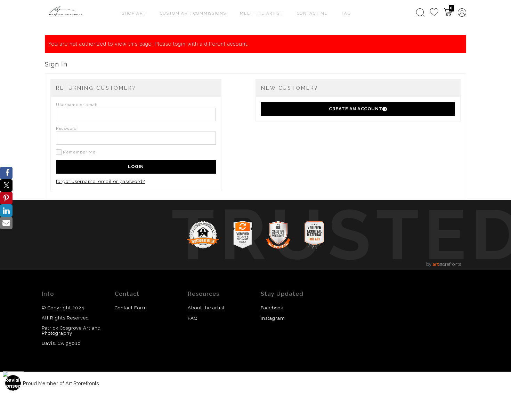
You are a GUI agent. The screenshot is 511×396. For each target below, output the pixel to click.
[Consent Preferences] (13, 383)
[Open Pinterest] (6, 198)
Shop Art (134, 13)
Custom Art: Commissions (193, 13)
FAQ (346, 13)
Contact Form (131, 307)
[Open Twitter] (6, 185)
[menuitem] (420, 12)
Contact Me (312, 13)
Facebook (272, 307)
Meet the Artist (261, 13)
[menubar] (439, 12)
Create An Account (355, 108)
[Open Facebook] (6, 173)
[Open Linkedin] (6, 210)
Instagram (273, 318)
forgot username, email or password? (100, 181)
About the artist (206, 307)
